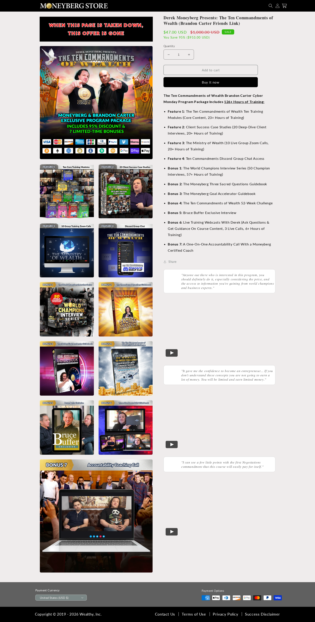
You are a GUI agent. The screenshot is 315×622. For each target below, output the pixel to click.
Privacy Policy (225, 614)
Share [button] (172, 261)
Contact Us (165, 614)
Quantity (169, 46)
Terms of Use (194, 614)
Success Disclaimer (262, 614)
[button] (270, 5)
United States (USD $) (54, 598)
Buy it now (210, 82)
